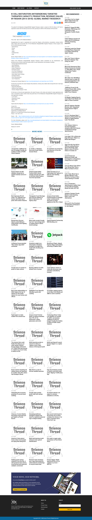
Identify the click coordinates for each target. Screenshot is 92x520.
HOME (13, 8)
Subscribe (69, 509)
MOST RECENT (21, 8)
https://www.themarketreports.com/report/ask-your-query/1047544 (38, 103)
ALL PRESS (29, 8)
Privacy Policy (44, 505)
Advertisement (44, 507)
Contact (42, 509)
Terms (42, 503)
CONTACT (36, 8)
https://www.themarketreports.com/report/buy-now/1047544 (39, 81)
